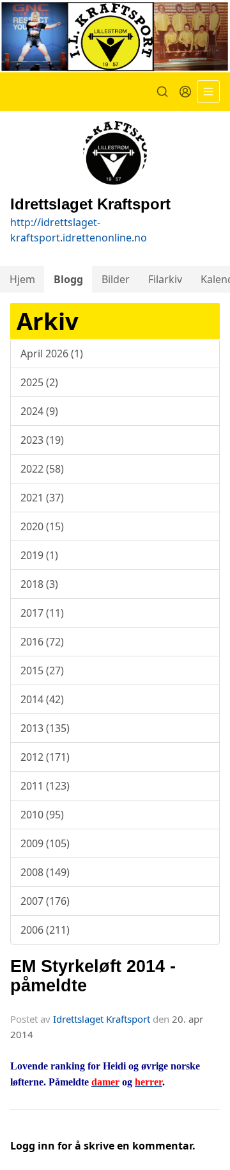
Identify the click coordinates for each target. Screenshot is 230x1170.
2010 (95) (42, 815)
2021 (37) (42, 498)
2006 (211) (45, 930)
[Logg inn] (185, 91)
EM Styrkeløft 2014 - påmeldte (93, 976)
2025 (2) (39, 382)
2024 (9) (39, 411)
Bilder (116, 279)
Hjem (22, 279)
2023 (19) (42, 440)
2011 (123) (45, 786)
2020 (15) (42, 526)
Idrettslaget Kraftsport (101, 1018)
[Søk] (162, 91)
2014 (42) (42, 699)
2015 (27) (42, 670)
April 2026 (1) (51, 353)
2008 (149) (45, 872)
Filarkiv (165, 279)
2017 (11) (42, 613)
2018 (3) (39, 584)
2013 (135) (45, 728)
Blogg (68, 279)
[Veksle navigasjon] (208, 91)
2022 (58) (42, 469)
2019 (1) (39, 555)
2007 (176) (45, 901)
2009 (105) (45, 843)
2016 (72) (42, 642)
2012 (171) (45, 757)
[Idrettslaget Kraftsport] (115, 36)
